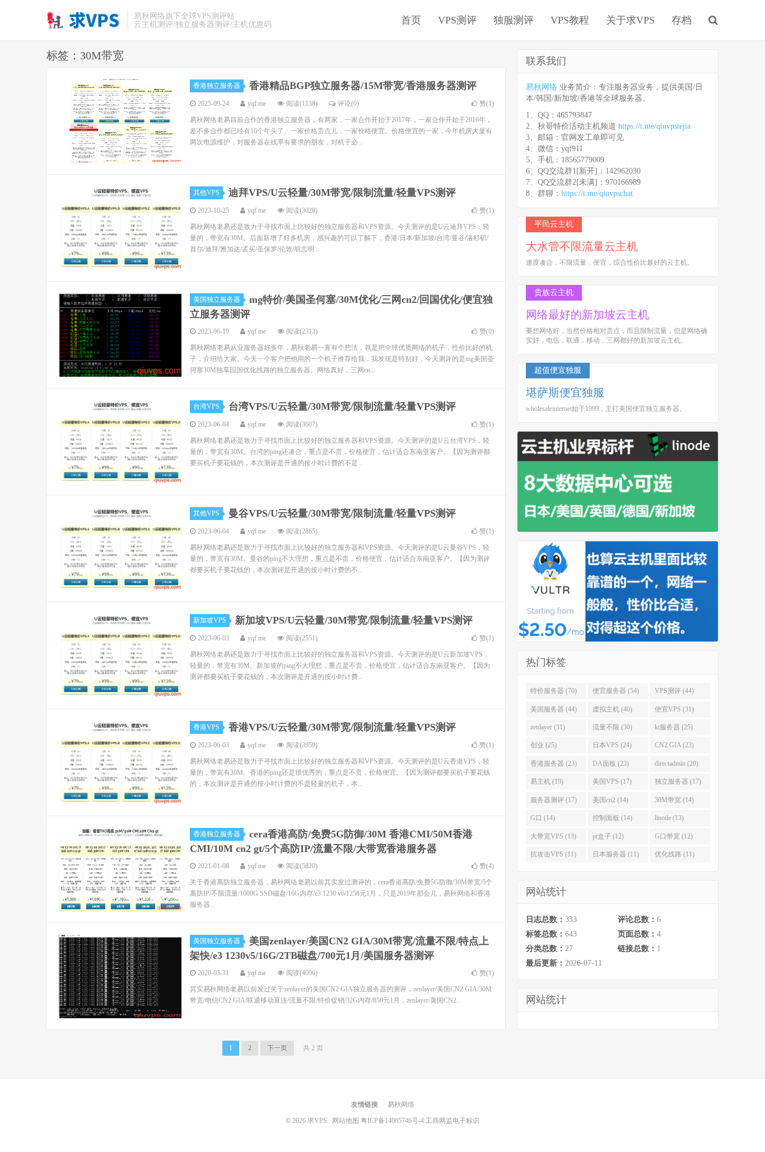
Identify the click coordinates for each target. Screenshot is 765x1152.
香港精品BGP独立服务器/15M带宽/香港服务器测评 (363, 85)
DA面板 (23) (611, 763)
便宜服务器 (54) (616, 691)
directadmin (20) (676, 763)
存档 (681, 20)
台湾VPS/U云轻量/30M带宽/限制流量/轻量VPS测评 (342, 406)
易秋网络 (541, 87)
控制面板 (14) (612, 818)
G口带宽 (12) (674, 836)
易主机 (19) (546, 781)
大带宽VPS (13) (553, 836)
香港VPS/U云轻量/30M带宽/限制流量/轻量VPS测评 (342, 727)
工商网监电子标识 (452, 1121)
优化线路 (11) (674, 854)
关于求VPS (630, 20)
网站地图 (345, 1121)
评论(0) (348, 103)
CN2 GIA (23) (674, 745)
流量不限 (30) (612, 727)
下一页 (277, 1048)
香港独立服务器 (216, 86)
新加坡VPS (209, 620)
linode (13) (669, 818)
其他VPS (206, 192)
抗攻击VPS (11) (553, 854)
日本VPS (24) (612, 745)
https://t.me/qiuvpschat (597, 193)
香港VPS (206, 727)
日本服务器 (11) (616, 854)
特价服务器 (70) (553, 691)
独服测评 (513, 20)
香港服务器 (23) (553, 763)
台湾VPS (206, 406)
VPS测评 (457, 20)
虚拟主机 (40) (612, 709)
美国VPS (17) (612, 781)
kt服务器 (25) (674, 727)
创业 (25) (543, 745)
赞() (486, 103)
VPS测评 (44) (674, 691)
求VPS (84, 20)
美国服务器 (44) (553, 709)
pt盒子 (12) (608, 836)
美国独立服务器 (216, 299)
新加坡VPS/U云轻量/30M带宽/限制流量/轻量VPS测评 (354, 620)
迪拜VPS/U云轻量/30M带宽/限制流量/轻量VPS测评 (342, 192)
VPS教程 (570, 20)
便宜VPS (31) (674, 709)
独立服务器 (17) (678, 781)
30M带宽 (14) (674, 800)
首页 (411, 20)
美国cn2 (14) (610, 800)
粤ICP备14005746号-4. (393, 1121)
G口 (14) (542, 818)
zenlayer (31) (547, 727)
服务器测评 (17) (553, 800)
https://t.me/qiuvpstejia (654, 126)
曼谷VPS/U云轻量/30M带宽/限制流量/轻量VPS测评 (342, 513)
